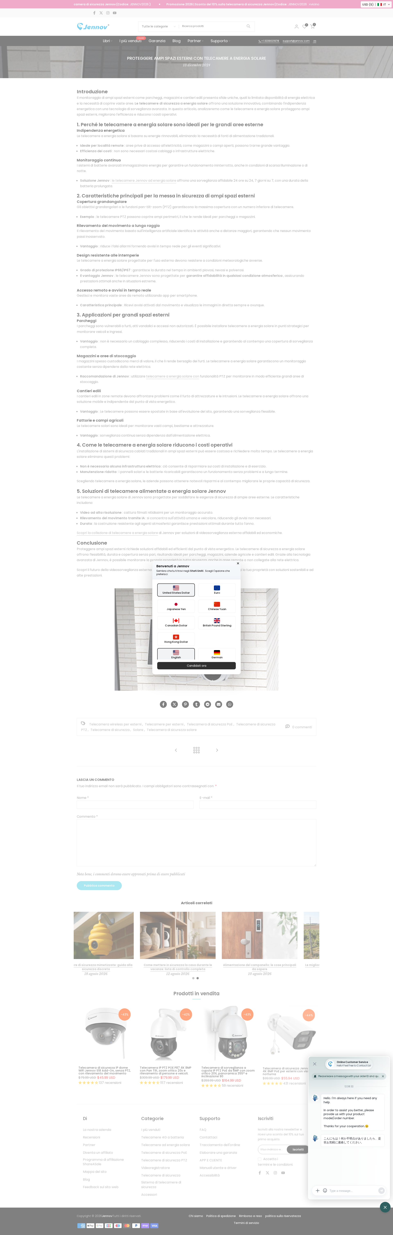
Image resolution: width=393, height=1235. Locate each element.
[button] (376, 4)
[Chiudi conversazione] (238, 563)
